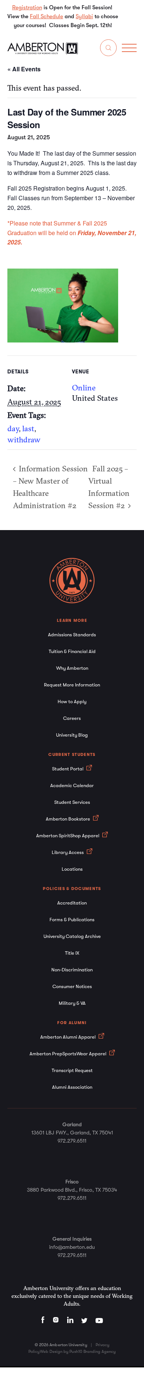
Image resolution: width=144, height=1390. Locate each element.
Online (84, 387)
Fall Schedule (46, 16)
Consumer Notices (72, 986)
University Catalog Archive (72, 936)
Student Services (72, 802)
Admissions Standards (72, 634)
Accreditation (72, 903)
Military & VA (72, 1003)
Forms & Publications (72, 919)
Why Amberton (72, 668)
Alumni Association (72, 1087)
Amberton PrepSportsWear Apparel (68, 1053)
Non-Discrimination (72, 969)
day (13, 428)
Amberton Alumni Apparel (68, 1037)
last (28, 428)
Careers (72, 718)
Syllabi (84, 16)
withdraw (24, 439)
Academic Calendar (72, 785)
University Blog (72, 735)
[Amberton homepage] (42, 52)
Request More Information (72, 685)
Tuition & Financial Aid (72, 651)
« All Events (24, 69)
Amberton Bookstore (68, 819)
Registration (27, 7)
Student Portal (68, 769)
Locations (72, 869)
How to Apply (72, 701)
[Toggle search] (108, 49)
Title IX (72, 953)
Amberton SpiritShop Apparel (68, 835)
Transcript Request (72, 1070)
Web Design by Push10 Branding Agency (78, 1351)
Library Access (68, 852)
